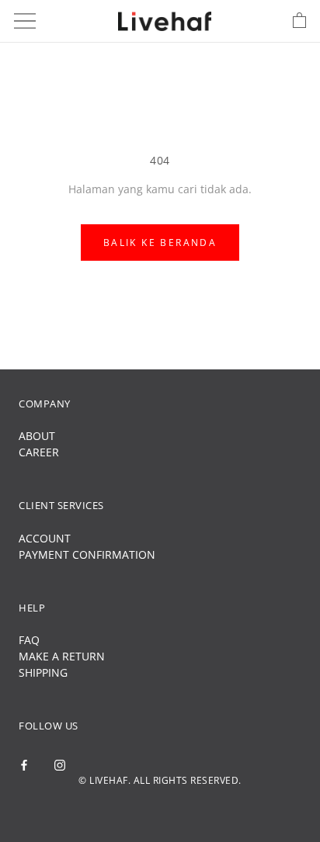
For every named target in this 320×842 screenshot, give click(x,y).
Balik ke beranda (160, 242)
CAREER (39, 452)
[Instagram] (59, 764)
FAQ (29, 639)
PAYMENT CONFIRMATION (87, 554)
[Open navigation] (25, 21)
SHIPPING (43, 672)
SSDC (186, 806)
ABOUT (37, 435)
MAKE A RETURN (62, 656)
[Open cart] (299, 21)
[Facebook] (24, 764)
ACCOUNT (45, 538)
